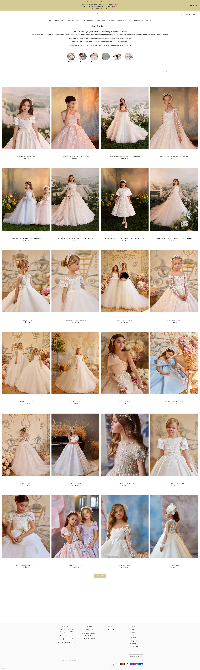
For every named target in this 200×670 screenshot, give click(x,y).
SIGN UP (85, 350)
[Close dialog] (128, 316)
